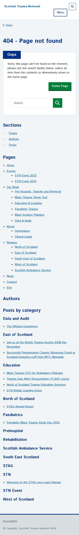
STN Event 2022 (26, 175)
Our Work (13, 187)
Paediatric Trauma (26, 209)
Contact (12, 282)
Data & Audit (23, 221)
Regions (12, 243)
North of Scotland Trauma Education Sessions (36, 385)
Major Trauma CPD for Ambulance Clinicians (35, 373)
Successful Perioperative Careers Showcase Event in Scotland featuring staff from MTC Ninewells (41, 355)
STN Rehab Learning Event (24, 390)
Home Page (60, 86)
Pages (13, 133)
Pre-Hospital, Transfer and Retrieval (38, 192)
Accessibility (10, 521)
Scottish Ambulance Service (33, 270)
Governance (22, 231)
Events (11, 171)
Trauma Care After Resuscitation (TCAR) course (38, 379)
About (11, 226)
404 (9, 288)
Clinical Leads (23, 237)
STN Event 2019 (25, 181)
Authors (14, 139)
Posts (13, 145)
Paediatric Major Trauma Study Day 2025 (33, 423)
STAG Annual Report (20, 407)
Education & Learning (28, 203)
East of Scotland (25, 253)
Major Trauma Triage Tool (31, 197)
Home (9, 25)
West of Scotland (26, 264)
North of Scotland (26, 247)
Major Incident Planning (29, 215)
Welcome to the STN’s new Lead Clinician (34, 482)
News (10, 276)
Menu (60, 12)
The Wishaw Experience (22, 326)
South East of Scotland (30, 259)
